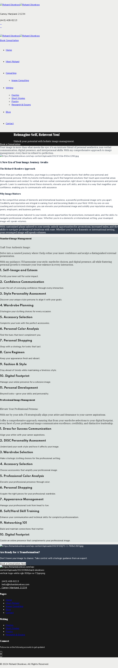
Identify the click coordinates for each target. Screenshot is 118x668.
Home (9, 50)
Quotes (15, 95)
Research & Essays (21, 104)
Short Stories (18, 98)
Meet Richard (12, 61)
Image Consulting (20, 80)
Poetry (15, 101)
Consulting (11, 73)
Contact (10, 123)
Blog (8, 112)
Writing (9, 87)
